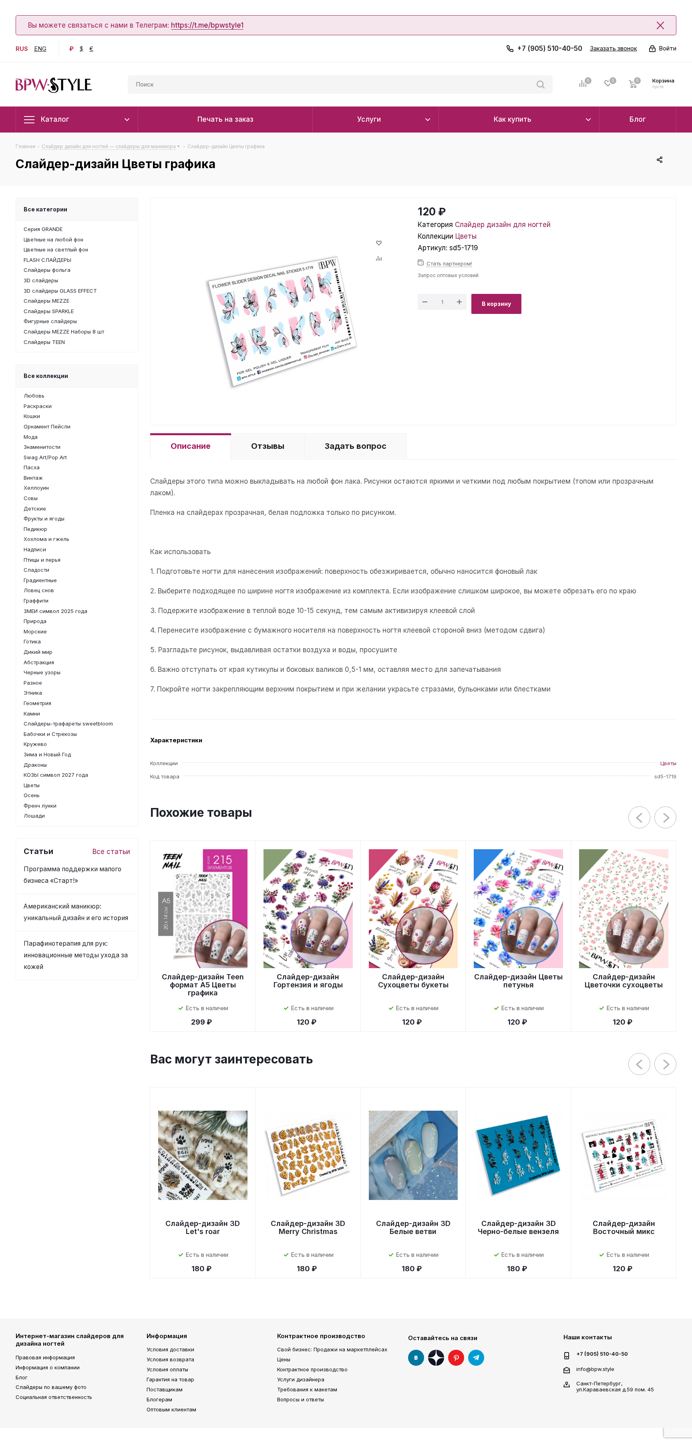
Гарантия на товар (170, 1379)
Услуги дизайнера (300, 1379)
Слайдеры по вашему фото (51, 1387)
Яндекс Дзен (436, 1358)
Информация (167, 1336)
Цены (283, 1359)
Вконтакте (416, 1358)
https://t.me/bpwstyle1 (207, 25)
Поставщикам (165, 1389)
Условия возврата (170, 1359)
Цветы (466, 236)
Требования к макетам (307, 1389)
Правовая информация (45, 1357)
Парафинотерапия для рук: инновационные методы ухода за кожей (76, 955)
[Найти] (541, 84)
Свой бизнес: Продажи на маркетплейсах (332, 1349)
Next (666, 818)
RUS (22, 48)
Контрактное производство (321, 1336)
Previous (640, 818)
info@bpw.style (595, 1368)
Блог (22, 1377)
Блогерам (159, 1399)
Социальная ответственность (54, 1397)
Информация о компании (48, 1367)
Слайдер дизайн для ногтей (503, 225)
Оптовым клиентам (171, 1409)
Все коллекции (46, 375)
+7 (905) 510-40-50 (549, 48)
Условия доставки (170, 1349)
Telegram (476, 1358)
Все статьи (111, 852)
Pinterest (456, 1358)
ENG (40, 48)
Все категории (45, 209)
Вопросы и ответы (300, 1399)
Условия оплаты (167, 1369)
